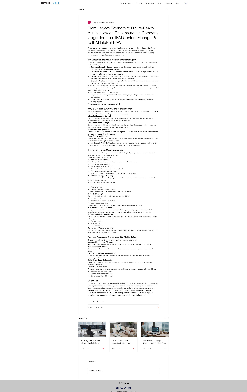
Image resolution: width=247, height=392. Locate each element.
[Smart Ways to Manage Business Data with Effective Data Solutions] (155, 329)
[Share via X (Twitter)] (93, 301)
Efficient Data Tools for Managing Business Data (121, 342)
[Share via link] (103, 301)
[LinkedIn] (125, 383)
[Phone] (122, 388)
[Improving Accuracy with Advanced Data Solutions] (92, 329)
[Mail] (117, 388)
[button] (186, 3)
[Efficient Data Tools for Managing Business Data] (123, 329)
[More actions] (158, 22)
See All (167, 318)
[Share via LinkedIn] (98, 301)
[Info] (130, 388)
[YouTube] (128, 383)
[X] (122, 383)
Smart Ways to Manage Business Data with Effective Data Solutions (154, 342)
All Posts (81, 9)
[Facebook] (119, 383)
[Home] (125, 388)
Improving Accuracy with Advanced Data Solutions (90, 342)
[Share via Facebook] (89, 301)
